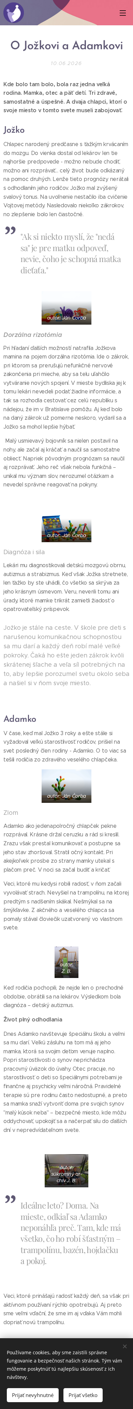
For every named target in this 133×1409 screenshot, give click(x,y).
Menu (123, 12)
